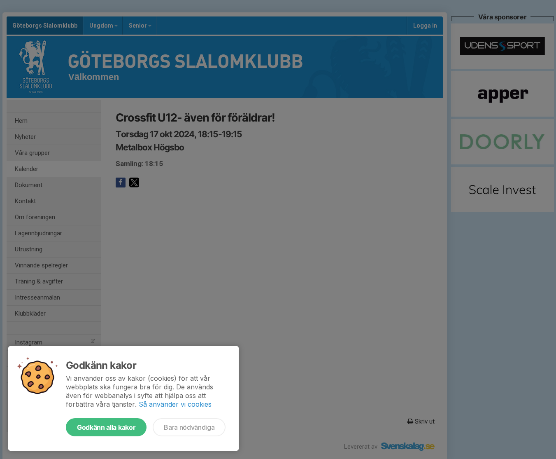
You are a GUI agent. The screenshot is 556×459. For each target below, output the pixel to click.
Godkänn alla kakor (106, 427)
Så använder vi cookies (175, 404)
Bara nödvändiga (189, 427)
